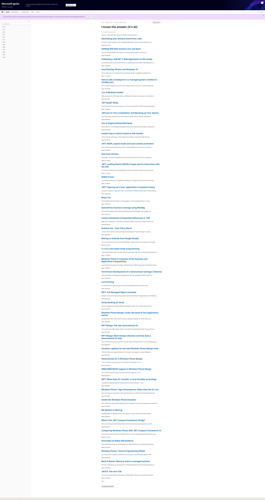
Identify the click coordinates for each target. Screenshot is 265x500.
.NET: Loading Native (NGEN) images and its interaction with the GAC (130, 165)
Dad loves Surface (109, 154)
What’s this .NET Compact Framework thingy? (123, 420)
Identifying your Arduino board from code (121, 38)
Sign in (261, 12)
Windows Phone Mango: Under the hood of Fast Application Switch (129, 313)
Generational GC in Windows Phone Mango (121, 358)
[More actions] (162, 22)
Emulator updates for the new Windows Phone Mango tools (129, 348)
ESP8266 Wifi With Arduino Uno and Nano (121, 49)
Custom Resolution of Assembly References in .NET (125, 218)
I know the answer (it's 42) (120, 22)
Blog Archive (109, 22)
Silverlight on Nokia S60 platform (117, 440)
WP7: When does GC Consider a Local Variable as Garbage (129, 379)
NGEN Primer (107, 177)
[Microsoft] (2, 12)
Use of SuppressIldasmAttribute (116, 123)
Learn (103, 22)
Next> (102, 481)
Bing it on (106, 197)
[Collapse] (29, 21)
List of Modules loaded (112, 92)
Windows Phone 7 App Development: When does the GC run (129, 389)
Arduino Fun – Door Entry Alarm (116, 228)
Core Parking (107, 282)
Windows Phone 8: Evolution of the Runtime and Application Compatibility (124, 260)
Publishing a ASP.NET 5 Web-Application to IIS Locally (126, 59)
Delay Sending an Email (112, 302)
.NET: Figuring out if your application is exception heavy (128, 187)
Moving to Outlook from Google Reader (120, 238)
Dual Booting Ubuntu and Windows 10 (119, 69)
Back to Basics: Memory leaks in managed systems (125, 461)
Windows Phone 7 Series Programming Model (123, 451)
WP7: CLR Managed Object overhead (118, 292)
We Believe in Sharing (111, 410)
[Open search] (258, 12)
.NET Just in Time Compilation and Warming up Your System (130, 113)
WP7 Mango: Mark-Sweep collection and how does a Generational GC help (126, 337)
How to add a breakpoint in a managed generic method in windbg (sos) (129, 80)
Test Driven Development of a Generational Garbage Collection (131, 271)
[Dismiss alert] (262, 3)
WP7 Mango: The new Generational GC (119, 325)
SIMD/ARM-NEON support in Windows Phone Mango (126, 369)
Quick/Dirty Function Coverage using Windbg (123, 207)
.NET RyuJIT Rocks (109, 102)
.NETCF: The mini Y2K (111, 471)
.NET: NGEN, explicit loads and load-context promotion (127, 143)
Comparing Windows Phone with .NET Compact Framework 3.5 (131, 430)
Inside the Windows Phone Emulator (118, 399)
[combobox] (15, 24)
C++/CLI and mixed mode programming (120, 248)
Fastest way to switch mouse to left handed (122, 133)
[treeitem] (15, 27)
